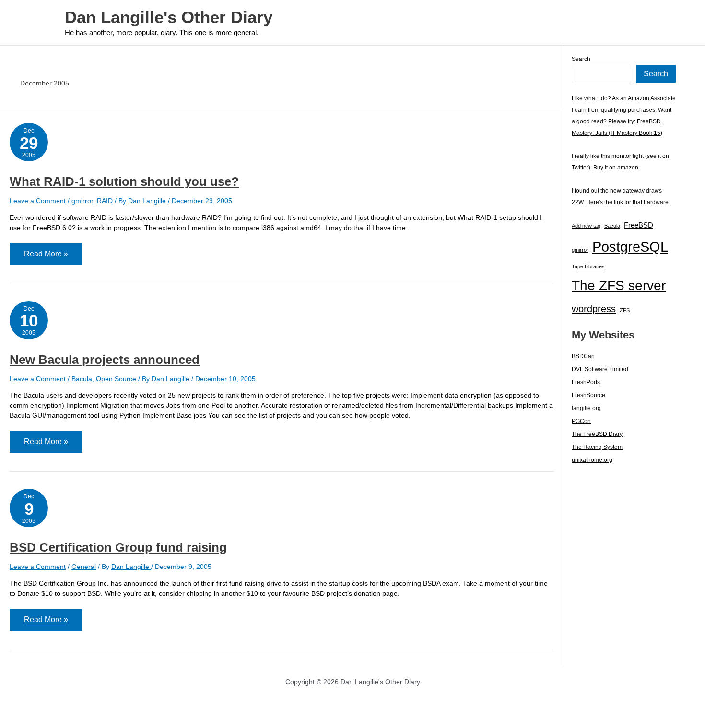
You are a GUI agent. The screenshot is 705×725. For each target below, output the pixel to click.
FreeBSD (638, 225)
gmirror (82, 201)
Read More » (46, 257)
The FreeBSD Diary (597, 434)
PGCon (581, 421)
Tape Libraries (588, 266)
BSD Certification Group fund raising (118, 547)
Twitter (580, 167)
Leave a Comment (38, 201)
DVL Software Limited (600, 369)
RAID (105, 201)
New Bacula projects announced (105, 359)
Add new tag (586, 226)
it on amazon (621, 167)
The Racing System (597, 447)
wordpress (594, 308)
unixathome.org (592, 460)
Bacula (81, 379)
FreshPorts (586, 382)
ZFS (625, 310)
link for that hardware (641, 202)
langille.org (586, 408)
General (83, 566)
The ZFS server (619, 285)
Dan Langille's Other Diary (168, 17)
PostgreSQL (630, 246)
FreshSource (588, 395)
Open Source (116, 379)
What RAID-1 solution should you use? (124, 181)
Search (581, 59)
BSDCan (583, 356)
